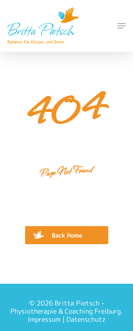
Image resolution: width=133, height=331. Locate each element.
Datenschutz (86, 319)
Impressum (44, 319)
